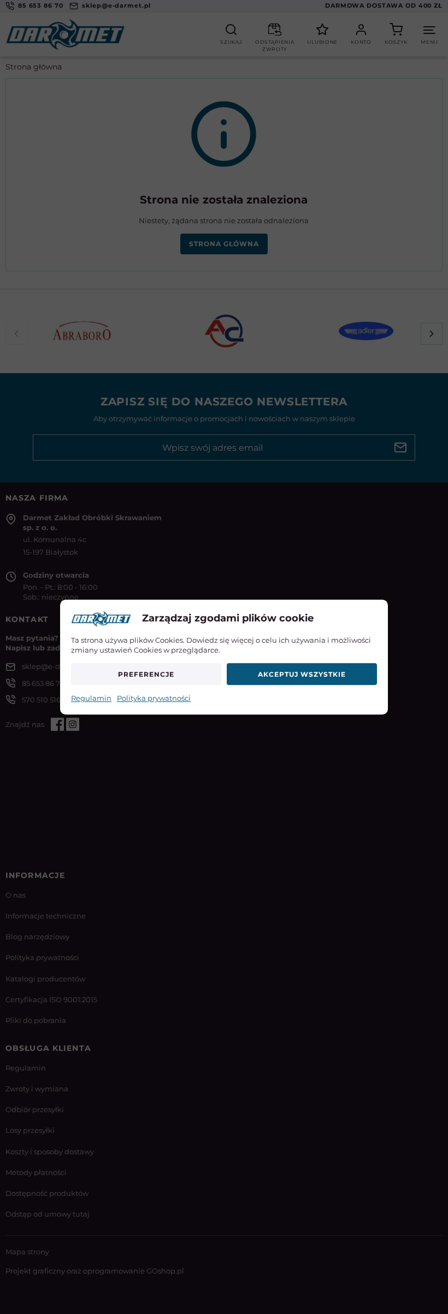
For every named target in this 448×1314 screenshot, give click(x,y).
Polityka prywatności (154, 698)
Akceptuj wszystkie (301, 674)
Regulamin (91, 698)
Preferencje (146, 674)
